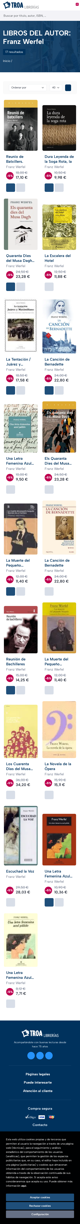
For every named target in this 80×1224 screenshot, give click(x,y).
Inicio (6, 61)
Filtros (68, 87)
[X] (40, 1055)
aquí (23, 1185)
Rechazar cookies (40, 1205)
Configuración (40, 1214)
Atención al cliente (37, 1091)
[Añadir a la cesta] (10, 187)
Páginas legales (38, 1074)
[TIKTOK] (49, 1055)
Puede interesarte (38, 1082)
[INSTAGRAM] (31, 1055)
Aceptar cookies (40, 1197)
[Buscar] (74, 16)
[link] (20, 187)
